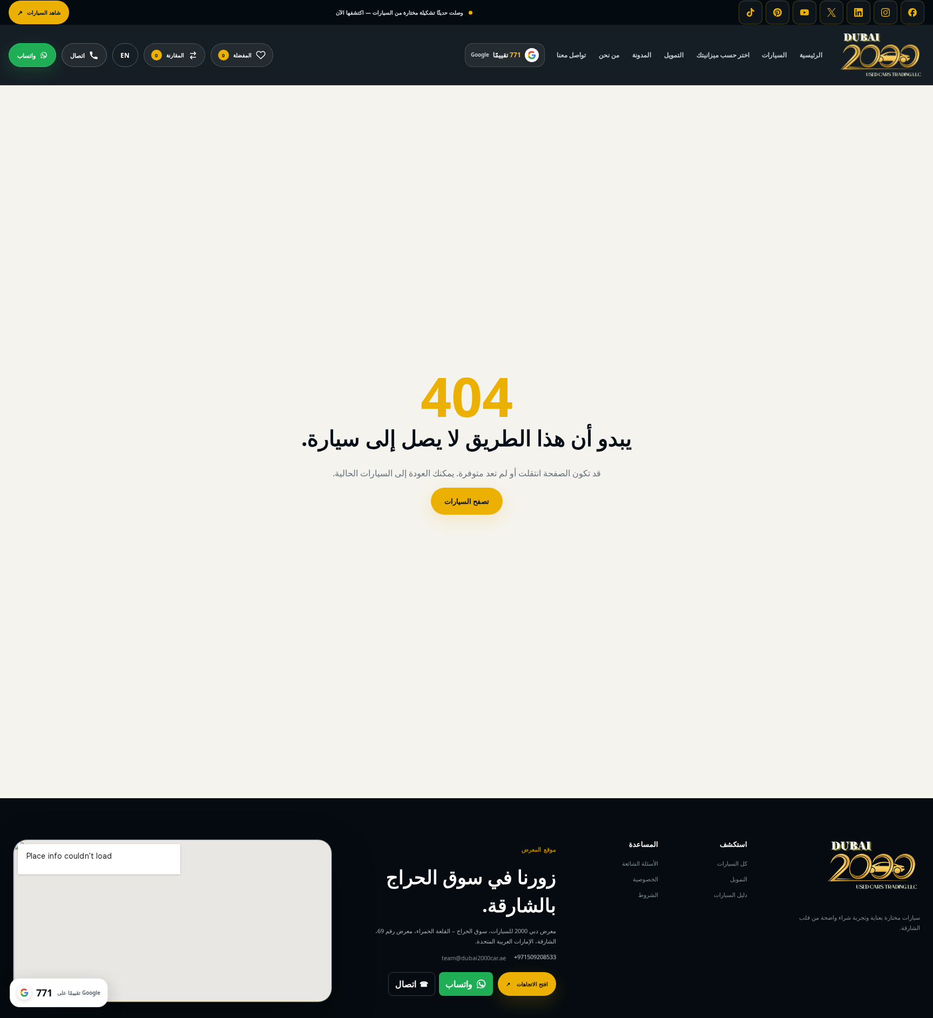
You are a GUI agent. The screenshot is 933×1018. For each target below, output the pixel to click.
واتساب (458, 984)
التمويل (674, 54)
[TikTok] (750, 12)
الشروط (648, 895)
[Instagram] (885, 12)
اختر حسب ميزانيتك (723, 54)
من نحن (609, 54)
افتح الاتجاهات (527, 984)
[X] (831, 12)
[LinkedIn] (858, 12)
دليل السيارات (730, 895)
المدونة (641, 54)
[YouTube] (804, 12)
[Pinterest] (777, 12)
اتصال (411, 984)
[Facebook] (912, 12)
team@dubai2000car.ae (474, 958)
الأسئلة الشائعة (640, 863)
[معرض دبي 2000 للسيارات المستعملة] (881, 55)
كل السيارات (732, 863)
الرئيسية (811, 54)
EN (125, 55)
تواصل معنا (571, 54)
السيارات (774, 54)
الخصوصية (645, 879)
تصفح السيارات (466, 501)
